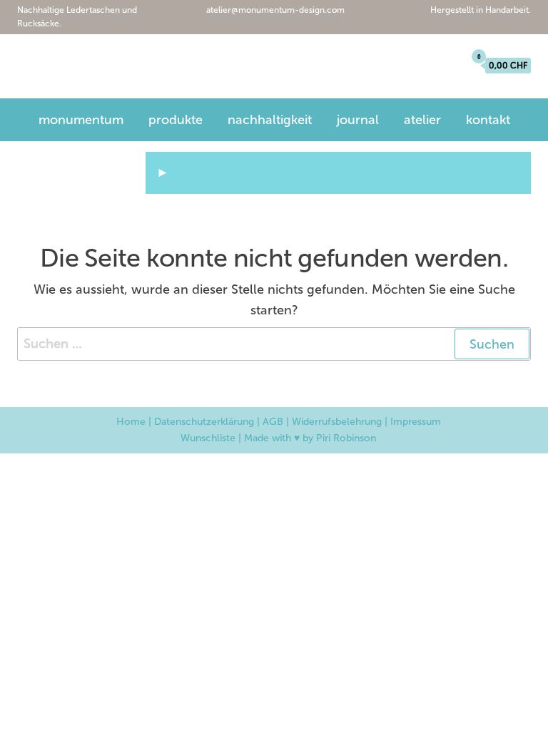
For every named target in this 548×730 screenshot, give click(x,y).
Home (131, 422)
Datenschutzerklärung (204, 422)
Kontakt (488, 120)
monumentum (90, 68)
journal (358, 120)
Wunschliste (208, 438)
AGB (273, 422)
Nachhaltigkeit (270, 120)
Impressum (415, 422)
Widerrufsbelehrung (337, 422)
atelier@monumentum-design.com (274, 10)
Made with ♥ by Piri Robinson (310, 438)
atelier (422, 120)
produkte (175, 120)
